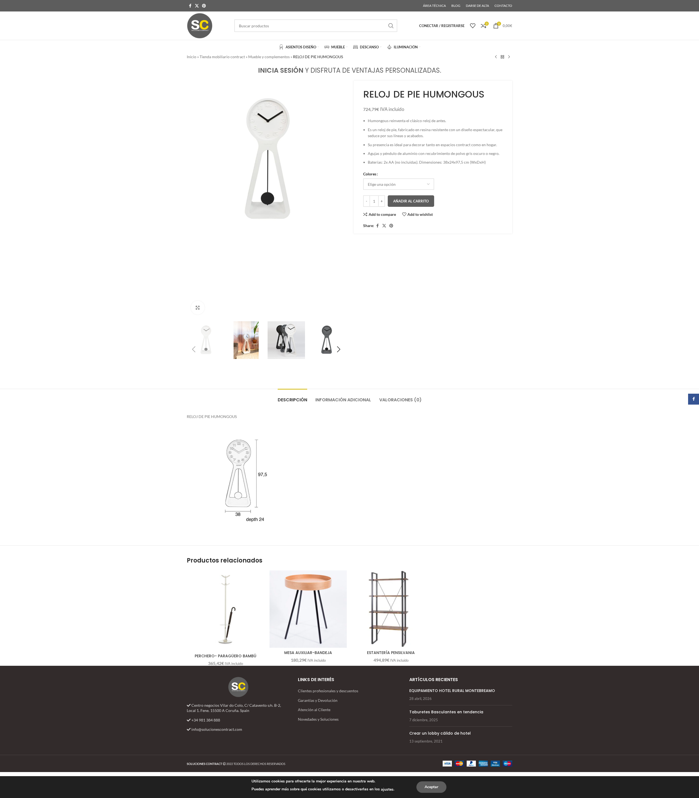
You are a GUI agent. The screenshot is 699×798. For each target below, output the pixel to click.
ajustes (387, 789)
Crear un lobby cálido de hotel (440, 733)
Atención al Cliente (314, 709)
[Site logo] (199, 25)
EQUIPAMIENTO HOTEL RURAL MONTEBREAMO (452, 690)
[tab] (292, 397)
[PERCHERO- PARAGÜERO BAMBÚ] (225, 609)
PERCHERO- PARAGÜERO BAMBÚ (225, 656)
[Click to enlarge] (198, 307)
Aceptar (431, 787)
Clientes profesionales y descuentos (328, 690)
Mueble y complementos (269, 56)
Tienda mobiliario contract (222, 56)
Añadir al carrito (411, 201)
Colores (369, 174)
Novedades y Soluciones (318, 719)
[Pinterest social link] (204, 6)
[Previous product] (496, 57)
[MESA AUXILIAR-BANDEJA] (308, 609)
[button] (193, 349)
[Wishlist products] (472, 25)
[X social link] (196, 6)
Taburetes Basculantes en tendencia (446, 712)
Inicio (191, 56)
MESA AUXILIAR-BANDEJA (308, 652)
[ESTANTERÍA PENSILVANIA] (391, 609)
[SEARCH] (391, 25)
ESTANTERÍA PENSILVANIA (391, 652)
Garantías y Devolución (317, 700)
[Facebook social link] (190, 6)
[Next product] (509, 57)
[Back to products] (502, 57)
